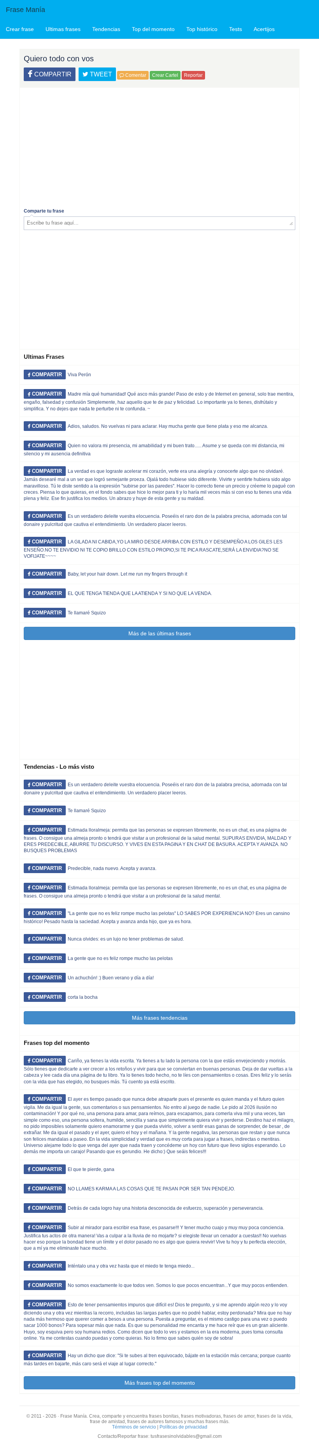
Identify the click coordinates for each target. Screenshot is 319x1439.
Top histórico (201, 29)
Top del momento (153, 29)
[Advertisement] (159, 146)
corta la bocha (83, 997)
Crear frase (20, 29)
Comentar (135, 75)
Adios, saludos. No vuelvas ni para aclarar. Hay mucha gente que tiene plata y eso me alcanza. (168, 426)
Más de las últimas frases (159, 633)
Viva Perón (79, 374)
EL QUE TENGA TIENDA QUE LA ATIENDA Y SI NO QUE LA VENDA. (140, 593)
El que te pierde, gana (91, 1169)
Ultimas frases (63, 29)
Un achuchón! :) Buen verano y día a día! (111, 978)
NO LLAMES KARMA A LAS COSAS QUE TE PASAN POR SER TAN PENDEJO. (151, 1189)
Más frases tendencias (160, 1018)
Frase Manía (25, 10)
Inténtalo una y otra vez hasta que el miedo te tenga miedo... (131, 1266)
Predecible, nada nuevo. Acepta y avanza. (112, 868)
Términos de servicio (134, 1427)
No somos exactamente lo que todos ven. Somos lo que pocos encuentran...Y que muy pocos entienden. (178, 1285)
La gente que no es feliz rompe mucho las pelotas (120, 958)
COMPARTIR (52, 74)
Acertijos (264, 29)
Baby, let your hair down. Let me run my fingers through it (127, 574)
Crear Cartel (165, 75)
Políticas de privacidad (183, 1427)
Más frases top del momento (159, 1383)
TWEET (100, 74)
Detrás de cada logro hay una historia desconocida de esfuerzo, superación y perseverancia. (166, 1208)
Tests (235, 29)
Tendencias (106, 29)
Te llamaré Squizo (87, 613)
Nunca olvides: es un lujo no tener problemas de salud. (126, 939)
